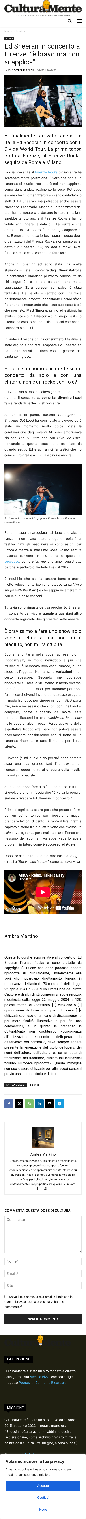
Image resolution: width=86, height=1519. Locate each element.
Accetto (43, 1485)
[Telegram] (59, 1103)
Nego (43, 1509)
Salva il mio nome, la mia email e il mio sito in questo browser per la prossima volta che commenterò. (38, 1301)
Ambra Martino (24, 69)
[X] (19, 1103)
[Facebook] (8, 1103)
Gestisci (43, 1497)
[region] (43, 1486)
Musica (20, 31)
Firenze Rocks (46, 172)
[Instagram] (47, 1188)
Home (8, 31)
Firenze (34, 1084)
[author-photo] (43, 1148)
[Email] (49, 1103)
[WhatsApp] (29, 1103)
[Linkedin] (39, 1103)
